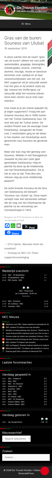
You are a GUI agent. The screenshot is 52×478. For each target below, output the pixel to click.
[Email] (19, 226)
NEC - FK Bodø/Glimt (16, 275)
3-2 (45, 404)
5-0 (45, 379)
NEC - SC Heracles (15, 384)
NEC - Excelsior (14, 301)
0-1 (45, 397)
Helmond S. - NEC (15, 386)
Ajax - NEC (12, 381)
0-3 (45, 402)
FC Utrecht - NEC (15, 397)
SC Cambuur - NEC (15, 304)
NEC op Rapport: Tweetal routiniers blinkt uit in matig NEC (28, 345)
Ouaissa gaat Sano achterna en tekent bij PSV (24, 351)
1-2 (45, 386)
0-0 (45, 394)
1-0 (45, 399)
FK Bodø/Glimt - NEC (16, 278)
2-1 (45, 381)
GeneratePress (26, 473)
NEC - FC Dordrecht (16, 399)
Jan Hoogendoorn (15, 422)
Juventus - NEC (14, 306)
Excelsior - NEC (14, 389)
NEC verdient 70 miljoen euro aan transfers (23, 327)
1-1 (45, 389)
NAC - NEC (12, 394)
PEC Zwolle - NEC (15, 280)
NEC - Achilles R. (14, 379)
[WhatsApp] (13, 226)
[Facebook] (7, 226)
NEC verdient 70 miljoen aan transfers (21, 342)
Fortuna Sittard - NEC (16, 402)
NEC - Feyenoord (26, 291)
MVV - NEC (12, 392)
